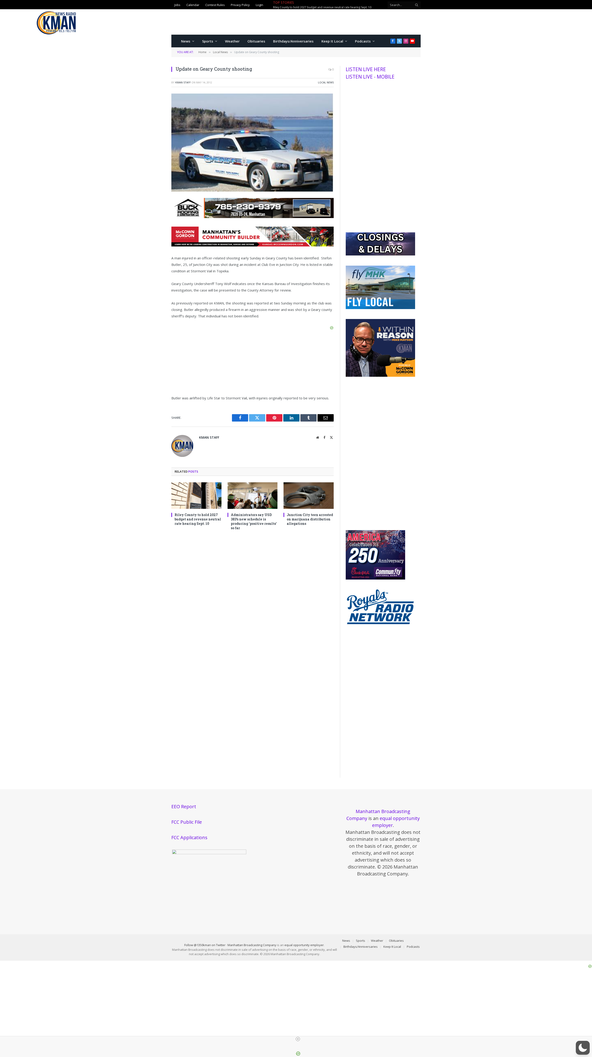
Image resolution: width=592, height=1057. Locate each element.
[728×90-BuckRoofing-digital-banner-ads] (252, 216)
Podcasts (363, 41)
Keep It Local (332, 41)
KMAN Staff (183, 82)
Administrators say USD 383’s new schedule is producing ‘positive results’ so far (254, 521)
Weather (232, 41)
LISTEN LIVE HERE (366, 69)
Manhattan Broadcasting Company (252, 945)
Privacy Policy (240, 5)
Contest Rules (215, 5)
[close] (298, 1039)
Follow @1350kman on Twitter (204, 945)
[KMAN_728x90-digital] (252, 245)
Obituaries (256, 41)
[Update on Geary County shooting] (252, 190)
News (185, 41)
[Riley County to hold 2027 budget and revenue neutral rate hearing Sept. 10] (196, 495)
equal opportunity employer (304, 945)
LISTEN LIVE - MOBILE (370, 76)
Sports (207, 41)
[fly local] (380, 308)
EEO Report (183, 806)
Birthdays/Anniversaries (293, 41)
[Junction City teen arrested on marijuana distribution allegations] (309, 495)
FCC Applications (189, 837)
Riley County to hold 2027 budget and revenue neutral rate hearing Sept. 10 (198, 519)
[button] (583, 1048)
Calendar (192, 5)
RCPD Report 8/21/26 (316, 5)
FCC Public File (186, 822)
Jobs (177, 5)
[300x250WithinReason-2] (380, 376)
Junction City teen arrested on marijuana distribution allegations (310, 519)
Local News (326, 82)
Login (259, 5)
